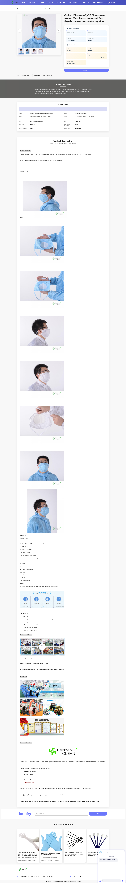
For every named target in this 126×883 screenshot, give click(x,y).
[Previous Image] (19, 30)
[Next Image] (58, 30)
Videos (42, 2)
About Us (50, 2)
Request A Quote (98, 2)
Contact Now (28, 860)
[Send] (123, 880)
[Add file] (100, 880)
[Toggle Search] (106, 2)
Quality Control (74, 2)
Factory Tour (61, 2)
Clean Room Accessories (32, 8)
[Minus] (123, 852)
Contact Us (86, 2)
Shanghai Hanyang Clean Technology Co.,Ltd (63, 881)
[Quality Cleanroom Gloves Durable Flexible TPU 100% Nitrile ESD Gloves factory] (51, 840)
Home (23, 2)
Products (32, 2)
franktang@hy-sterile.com (77, 876)
